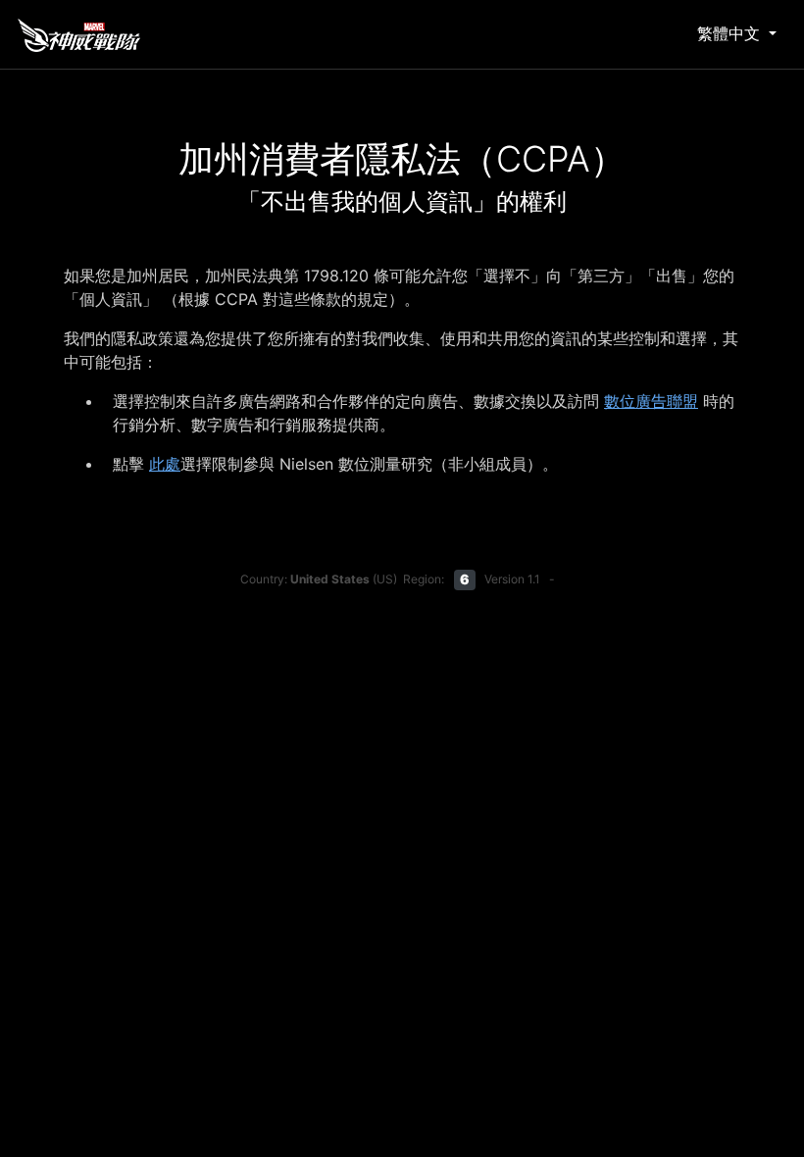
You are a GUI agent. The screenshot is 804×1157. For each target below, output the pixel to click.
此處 (164, 464)
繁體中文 (731, 33)
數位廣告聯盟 (651, 401)
